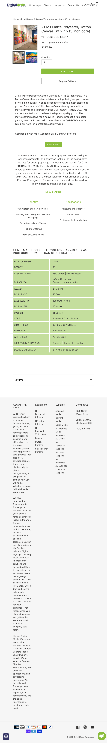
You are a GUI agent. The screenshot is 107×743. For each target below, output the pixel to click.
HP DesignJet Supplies (60, 445)
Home (16, 19)
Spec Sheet (53, 144)
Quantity (45, 57)
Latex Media (61, 424)
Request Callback (67, 81)
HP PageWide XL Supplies (61, 462)
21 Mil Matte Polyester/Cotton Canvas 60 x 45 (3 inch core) (50, 19)
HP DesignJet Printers (40, 414)
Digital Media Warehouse (84, 737)
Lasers (38, 438)
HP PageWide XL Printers (40, 431)
